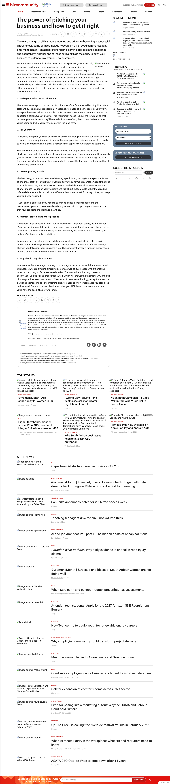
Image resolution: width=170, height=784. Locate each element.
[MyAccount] (165, 5)
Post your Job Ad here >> (133, 157)
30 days (127, 69)
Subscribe (148, 172)
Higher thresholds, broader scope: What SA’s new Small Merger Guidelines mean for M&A (38, 425)
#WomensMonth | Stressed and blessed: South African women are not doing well (101, 572)
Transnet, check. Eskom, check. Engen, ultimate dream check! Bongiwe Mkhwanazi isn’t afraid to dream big (137, 41)
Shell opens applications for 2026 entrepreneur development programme (128, 85)
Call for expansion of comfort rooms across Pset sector (90, 689)
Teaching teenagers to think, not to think (87, 518)
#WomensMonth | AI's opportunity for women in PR (35, 399)
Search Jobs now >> (133, 143)
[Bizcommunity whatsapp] (150, 178)
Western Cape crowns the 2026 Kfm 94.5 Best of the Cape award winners (128, 76)
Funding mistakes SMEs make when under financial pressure (42, 360)
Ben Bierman (24, 33)
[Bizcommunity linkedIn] (123, 178)
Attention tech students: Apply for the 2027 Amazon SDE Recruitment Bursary (100, 607)
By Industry (136, 69)
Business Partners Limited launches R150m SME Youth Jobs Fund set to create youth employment (55, 358)
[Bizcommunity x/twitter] (116, 178)
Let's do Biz (164, 782)
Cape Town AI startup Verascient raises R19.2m (85, 466)
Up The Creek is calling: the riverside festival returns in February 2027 (100, 725)
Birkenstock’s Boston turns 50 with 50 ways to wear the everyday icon (129, 94)
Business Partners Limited (33, 35)
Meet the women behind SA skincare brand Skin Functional (93, 657)
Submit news (128, 5)
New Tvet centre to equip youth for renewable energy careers (94, 625)
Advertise (139, 5)
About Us (32, 345)
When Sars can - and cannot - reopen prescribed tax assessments (97, 590)
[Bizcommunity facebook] (130, 178)
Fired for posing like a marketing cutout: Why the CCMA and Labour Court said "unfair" (99, 707)
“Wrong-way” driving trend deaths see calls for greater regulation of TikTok (81, 401)
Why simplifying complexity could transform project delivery (93, 641)
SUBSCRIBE (139, 780)
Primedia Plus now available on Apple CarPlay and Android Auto (130, 426)
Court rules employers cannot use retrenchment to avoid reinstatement (101, 673)
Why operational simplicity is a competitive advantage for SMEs (43, 354)
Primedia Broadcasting (119, 432)
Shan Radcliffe (56, 713)
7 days (121, 69)
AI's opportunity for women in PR (136, 31)
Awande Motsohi (24, 405)
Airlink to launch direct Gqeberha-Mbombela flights (129, 103)
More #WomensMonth (121, 59)
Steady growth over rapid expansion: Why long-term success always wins (46, 356)
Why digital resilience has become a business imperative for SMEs (43, 363)
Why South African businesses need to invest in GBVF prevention (137, 23)
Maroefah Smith (57, 490)
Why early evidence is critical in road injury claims (98, 552)
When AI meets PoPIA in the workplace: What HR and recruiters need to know (101, 743)
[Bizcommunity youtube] (143, 178)
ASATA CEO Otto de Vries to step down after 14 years (88, 761)
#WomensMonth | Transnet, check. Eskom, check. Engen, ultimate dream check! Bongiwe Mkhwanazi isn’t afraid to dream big (98, 484)
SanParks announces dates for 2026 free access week (89, 502)
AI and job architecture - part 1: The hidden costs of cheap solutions (99, 534)
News (23, 345)
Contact (43, 345)
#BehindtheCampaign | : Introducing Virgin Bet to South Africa (130, 401)
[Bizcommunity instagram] (136, 178)
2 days (115, 69)
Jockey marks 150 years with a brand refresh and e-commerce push (129, 111)
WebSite (54, 345)
